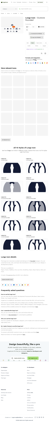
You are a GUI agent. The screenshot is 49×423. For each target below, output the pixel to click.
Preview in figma (5, 373)
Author (28, 400)
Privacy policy (30, 405)
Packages (29, 378)
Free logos (3, 378)
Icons (8, 13)
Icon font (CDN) (30, 375)
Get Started (40, 2)
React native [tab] (39, 43)
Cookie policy (30, 407)
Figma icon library (5, 375)
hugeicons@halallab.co (17, 417)
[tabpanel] (36, 51)
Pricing (28, 395)
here (37, 307)
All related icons (6, 140)
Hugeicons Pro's (11, 275)
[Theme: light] (47, 2)
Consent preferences (28, 417)
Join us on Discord (31, 402)
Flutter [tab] (36, 45)
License (29, 397)
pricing (34, 59)
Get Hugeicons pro (33, 358)
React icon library (31, 373)
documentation (13, 315)
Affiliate (30, 392)
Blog (2, 397)
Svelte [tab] (29, 45)
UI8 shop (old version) (6, 392)
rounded (15, 13)
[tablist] (36, 44)
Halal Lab (22, 420)
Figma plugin (4, 370)
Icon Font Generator (31, 380)
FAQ (2, 400)
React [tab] (32, 43)
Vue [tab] (46, 43)
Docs (36, 60)
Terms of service (31, 410)
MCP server (29, 383)
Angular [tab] (44, 45)
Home (2, 13)
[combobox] (10, 9)
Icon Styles (3, 395)
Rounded (32, 261)
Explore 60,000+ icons (7, 279)
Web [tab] (28, 43)
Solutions (24, 2)
